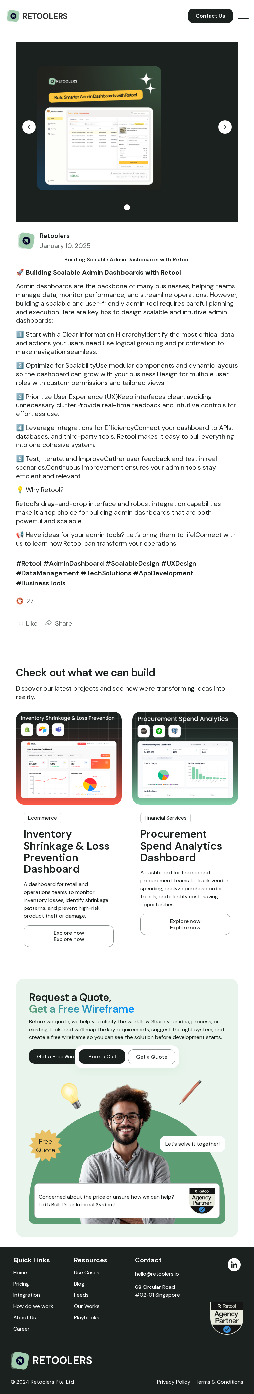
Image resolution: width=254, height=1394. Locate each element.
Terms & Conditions (219, 1381)
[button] (243, 16)
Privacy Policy (173, 1381)
